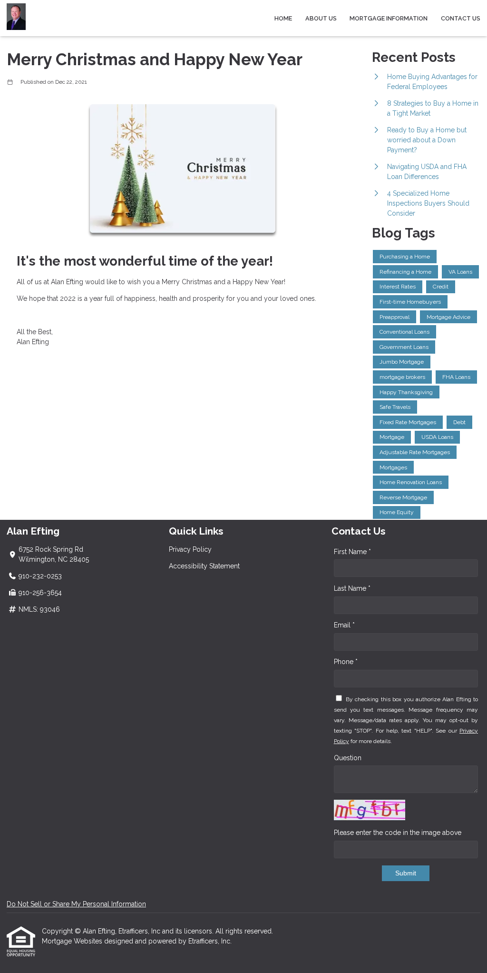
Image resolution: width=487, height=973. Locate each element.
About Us (321, 18)
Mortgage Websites (73, 941)
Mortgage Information (389, 18)
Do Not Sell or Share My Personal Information (76, 904)
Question (347, 758)
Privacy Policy (190, 549)
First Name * (352, 552)
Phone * (346, 661)
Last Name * (352, 588)
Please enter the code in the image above (397, 832)
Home (283, 18)
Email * (344, 625)
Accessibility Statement (204, 566)
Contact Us (460, 18)
